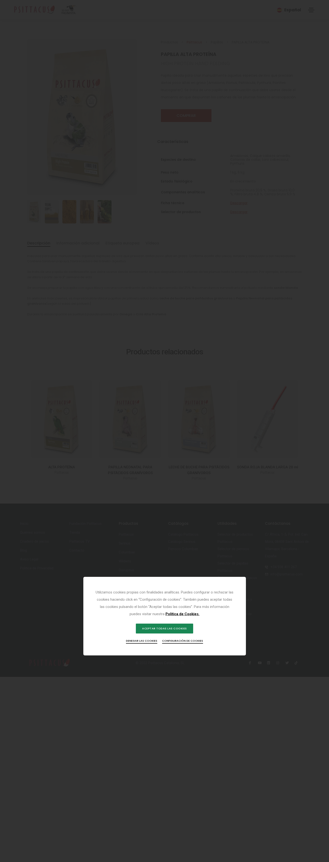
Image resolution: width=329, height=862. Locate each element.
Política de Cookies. (182, 614)
